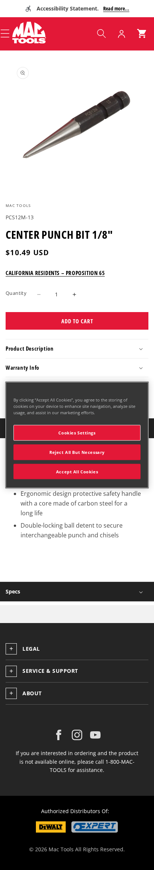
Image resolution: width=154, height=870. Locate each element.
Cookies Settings (76, 432)
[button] (101, 33)
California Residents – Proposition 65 (55, 273)
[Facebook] (59, 735)
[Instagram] (77, 735)
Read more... (116, 8)
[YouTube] (95, 735)
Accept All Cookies (77, 471)
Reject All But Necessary (77, 452)
